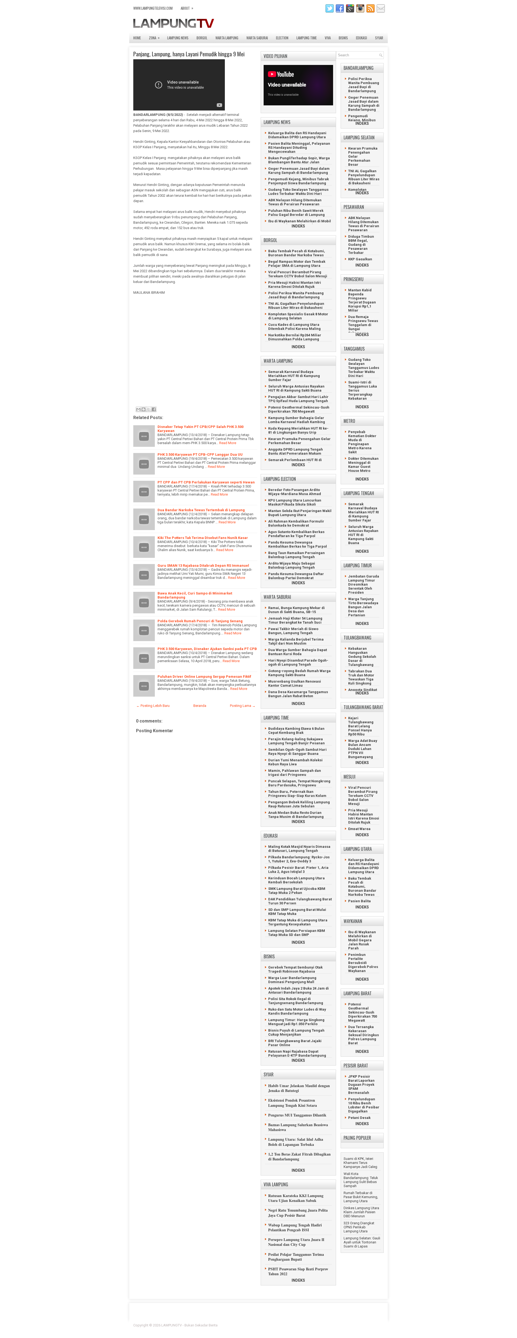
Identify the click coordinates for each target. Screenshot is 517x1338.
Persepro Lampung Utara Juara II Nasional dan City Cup (296, 1242)
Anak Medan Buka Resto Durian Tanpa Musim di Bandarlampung (296, 815)
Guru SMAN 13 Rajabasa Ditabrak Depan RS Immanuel (203, 565)
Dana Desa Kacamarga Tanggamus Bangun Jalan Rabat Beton (298, 694)
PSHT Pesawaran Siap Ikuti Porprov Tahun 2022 (298, 1271)
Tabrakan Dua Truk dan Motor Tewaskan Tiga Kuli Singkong (361, 677)
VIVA (328, 37)
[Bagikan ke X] (148, 409)
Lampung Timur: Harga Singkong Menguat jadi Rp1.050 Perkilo (296, 1022)
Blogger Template (350, 1325)
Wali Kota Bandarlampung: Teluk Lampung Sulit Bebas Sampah (361, 1180)
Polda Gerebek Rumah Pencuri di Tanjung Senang (200, 621)
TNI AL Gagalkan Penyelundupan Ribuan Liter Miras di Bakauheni (296, 306)
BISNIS (343, 37)
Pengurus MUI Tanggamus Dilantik (297, 1115)
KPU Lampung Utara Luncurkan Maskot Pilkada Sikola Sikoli (294, 502)
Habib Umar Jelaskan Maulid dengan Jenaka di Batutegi (299, 1088)
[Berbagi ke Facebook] (153, 409)
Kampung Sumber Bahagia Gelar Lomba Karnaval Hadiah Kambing (296, 420)
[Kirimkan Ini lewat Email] (138, 409)
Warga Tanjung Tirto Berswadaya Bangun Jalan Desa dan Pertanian (363, 607)
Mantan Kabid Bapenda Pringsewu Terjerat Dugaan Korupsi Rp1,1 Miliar (362, 300)
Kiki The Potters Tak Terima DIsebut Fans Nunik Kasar (203, 538)
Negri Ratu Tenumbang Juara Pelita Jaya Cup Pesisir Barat (298, 1212)
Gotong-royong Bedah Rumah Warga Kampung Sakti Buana (299, 673)
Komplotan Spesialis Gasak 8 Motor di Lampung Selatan (298, 316)
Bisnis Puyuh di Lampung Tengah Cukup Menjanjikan (296, 1032)
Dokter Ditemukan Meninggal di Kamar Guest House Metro (363, 465)
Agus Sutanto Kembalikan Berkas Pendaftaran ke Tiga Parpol (296, 534)
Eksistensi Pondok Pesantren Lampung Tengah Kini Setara (292, 1102)
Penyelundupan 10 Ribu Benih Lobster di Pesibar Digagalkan (363, 1105)
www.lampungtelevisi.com (153, 8)
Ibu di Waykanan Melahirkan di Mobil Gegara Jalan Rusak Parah (299, 223)
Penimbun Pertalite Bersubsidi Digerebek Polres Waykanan (363, 963)
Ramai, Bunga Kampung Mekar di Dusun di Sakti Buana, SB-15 (296, 610)
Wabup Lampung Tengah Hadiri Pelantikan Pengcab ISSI (295, 1227)
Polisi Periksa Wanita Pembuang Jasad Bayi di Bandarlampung (296, 295)
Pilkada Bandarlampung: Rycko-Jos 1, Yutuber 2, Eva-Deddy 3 (299, 859)
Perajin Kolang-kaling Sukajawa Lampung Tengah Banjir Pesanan (296, 741)
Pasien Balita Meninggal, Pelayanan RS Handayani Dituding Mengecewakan (299, 147)
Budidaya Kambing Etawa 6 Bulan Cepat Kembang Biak (296, 731)
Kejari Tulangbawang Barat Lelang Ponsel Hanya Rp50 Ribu (360, 726)
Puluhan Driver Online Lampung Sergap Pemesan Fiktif (204, 677)
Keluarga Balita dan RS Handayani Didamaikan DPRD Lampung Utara (297, 135)
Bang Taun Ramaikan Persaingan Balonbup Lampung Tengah (296, 555)
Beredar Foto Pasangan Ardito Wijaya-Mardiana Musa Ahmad (294, 492)
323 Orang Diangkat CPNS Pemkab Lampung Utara (359, 1227)
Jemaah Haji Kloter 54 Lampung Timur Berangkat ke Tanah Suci (295, 620)
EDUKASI (361, 37)
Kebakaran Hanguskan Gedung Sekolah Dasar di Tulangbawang (362, 656)
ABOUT (187, 8)
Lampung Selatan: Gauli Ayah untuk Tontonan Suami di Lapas (362, 1242)
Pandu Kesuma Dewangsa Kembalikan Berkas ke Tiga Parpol (297, 544)
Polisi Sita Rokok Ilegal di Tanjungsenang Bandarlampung (295, 1001)
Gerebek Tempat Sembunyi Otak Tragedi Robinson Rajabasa (295, 969)
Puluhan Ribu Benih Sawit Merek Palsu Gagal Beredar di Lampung (296, 213)
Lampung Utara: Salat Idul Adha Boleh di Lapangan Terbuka (295, 1141)
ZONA (154, 37)
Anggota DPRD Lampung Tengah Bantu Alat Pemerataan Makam (295, 451)
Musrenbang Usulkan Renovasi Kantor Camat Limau (294, 683)
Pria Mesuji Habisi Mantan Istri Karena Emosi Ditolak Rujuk (294, 285)
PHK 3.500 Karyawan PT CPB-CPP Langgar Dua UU (200, 454)
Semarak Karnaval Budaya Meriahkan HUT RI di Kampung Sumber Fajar (294, 376)
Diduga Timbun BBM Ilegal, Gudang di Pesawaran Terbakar (361, 244)
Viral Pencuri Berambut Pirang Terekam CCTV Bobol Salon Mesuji (297, 274)
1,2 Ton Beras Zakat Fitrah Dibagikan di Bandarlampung (299, 1156)
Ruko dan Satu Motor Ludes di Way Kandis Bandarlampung (297, 1011)
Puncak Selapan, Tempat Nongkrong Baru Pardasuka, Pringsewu (299, 783)
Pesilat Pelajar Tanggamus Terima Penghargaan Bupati (296, 1256)
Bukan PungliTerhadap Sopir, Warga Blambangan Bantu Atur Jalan (299, 160)
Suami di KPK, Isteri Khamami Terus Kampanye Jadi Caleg (360, 1163)
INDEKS (298, 226)
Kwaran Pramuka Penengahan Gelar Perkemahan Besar (299, 441)
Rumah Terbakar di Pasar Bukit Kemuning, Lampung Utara (361, 1197)
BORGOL (202, 37)
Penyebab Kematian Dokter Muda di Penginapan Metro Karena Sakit (362, 442)
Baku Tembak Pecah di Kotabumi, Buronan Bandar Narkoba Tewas (296, 253)
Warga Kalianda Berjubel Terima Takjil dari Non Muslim (296, 641)
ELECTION (282, 37)
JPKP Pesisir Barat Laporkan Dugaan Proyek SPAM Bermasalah (361, 1084)
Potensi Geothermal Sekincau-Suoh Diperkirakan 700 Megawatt (298, 409)
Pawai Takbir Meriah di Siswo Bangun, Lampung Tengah (293, 631)
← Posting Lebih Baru (153, 706)
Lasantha (376, 1325)
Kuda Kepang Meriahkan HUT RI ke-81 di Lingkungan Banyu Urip (298, 430)
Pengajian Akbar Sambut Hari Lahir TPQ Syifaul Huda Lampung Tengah (298, 399)
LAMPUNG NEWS (177, 37)
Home (137, 37)
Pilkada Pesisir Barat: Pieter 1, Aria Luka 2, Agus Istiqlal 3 (298, 870)
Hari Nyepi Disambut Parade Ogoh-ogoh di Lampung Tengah (298, 662)
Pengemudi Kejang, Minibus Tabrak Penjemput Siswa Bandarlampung (298, 181)
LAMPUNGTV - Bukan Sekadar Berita (189, 1325)
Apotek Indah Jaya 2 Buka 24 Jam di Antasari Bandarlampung (298, 990)
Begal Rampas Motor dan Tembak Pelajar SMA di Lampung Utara (296, 264)
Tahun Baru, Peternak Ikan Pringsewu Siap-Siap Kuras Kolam (297, 794)
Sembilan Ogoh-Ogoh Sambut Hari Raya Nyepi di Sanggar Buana (297, 752)
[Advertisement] (193, 352)
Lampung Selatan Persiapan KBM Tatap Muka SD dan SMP (296, 933)
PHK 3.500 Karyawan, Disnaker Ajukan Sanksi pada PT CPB (207, 649)
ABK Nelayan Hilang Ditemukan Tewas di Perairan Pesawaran (295, 202)
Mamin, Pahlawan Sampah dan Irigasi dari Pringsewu (294, 773)
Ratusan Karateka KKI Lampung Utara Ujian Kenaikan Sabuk (295, 1198)
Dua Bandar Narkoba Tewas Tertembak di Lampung (201, 510)
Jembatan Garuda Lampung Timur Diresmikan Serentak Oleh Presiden (363, 584)
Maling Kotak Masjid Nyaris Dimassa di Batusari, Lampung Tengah (299, 849)
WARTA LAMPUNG (226, 37)
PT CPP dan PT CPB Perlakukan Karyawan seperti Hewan (206, 482)
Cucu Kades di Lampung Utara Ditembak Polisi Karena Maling (294, 327)
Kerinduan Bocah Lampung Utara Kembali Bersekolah (296, 880)
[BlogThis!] (143, 409)
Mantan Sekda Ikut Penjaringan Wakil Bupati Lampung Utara (299, 513)
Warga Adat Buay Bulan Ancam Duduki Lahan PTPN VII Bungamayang (362, 749)
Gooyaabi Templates (368, 1329)
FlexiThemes (324, 1325)
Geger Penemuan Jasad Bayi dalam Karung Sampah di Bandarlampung (299, 171)
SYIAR (379, 37)
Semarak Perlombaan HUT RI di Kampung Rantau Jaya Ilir (295, 462)
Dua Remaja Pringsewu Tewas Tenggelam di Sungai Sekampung (363, 325)
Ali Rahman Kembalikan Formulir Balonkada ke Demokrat (296, 523)
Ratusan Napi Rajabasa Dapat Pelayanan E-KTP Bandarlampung (297, 1053)
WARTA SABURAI (257, 37)
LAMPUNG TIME (306, 37)
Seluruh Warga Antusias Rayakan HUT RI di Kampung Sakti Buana (296, 388)
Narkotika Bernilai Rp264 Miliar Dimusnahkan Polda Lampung (294, 337)
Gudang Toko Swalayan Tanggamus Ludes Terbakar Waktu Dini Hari (298, 192)
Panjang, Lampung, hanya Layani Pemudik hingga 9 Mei (188, 54)
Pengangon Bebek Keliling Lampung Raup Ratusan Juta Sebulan (299, 804)
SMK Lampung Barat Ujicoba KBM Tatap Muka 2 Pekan (296, 891)
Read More (227, 443)
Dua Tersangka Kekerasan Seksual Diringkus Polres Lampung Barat (363, 1035)
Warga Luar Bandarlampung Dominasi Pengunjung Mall (292, 980)
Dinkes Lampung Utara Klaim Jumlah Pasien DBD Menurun (361, 1212)
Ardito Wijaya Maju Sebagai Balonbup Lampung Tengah (291, 565)
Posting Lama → (243, 706)
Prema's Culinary (314, 1329)
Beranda (199, 706)
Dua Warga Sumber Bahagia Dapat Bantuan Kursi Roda (297, 652)
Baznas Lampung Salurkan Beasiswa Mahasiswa (298, 1127)
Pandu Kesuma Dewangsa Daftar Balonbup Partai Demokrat (296, 576)
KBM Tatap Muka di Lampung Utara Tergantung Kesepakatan (297, 922)
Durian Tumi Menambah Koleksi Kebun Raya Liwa (295, 762)
